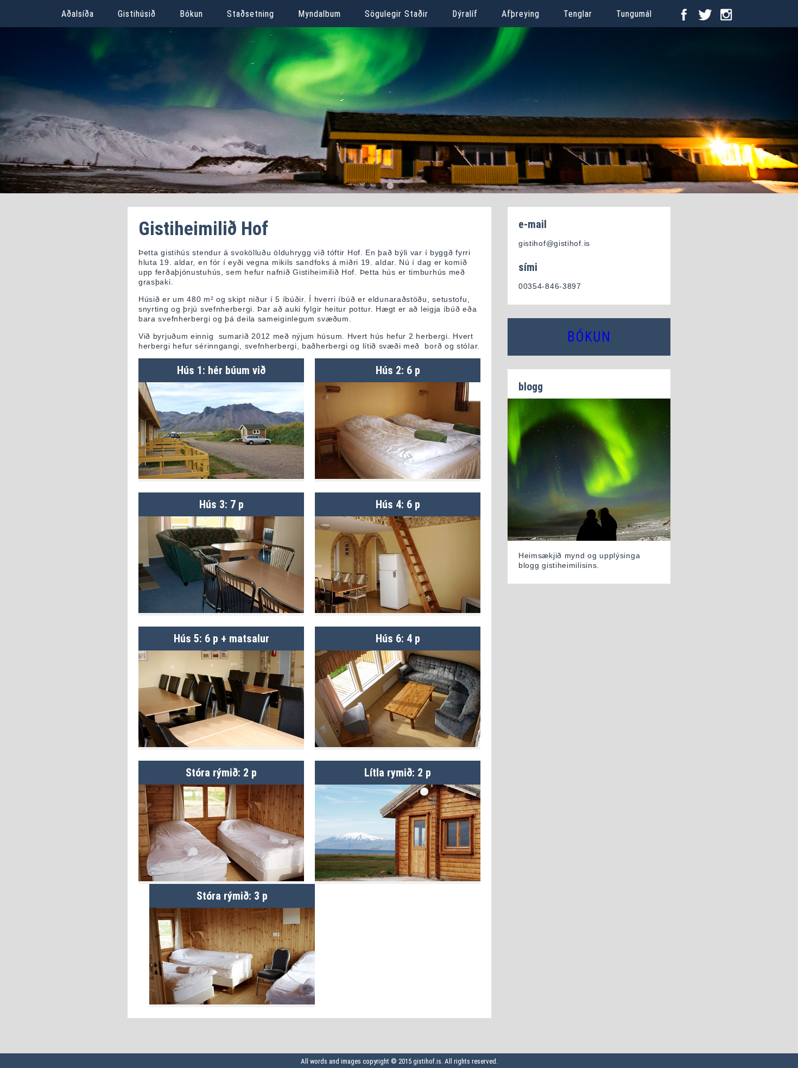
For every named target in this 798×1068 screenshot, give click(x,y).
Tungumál (634, 14)
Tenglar (577, 14)
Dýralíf (465, 14)
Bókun (191, 14)
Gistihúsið (137, 14)
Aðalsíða (77, 14)
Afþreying (521, 14)
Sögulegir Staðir (396, 14)
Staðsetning (250, 14)
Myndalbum (319, 14)
